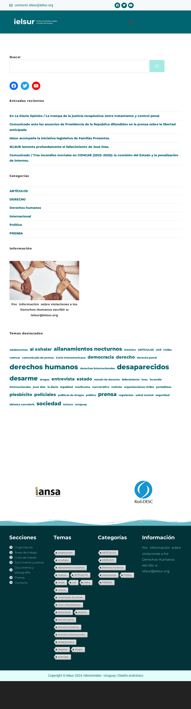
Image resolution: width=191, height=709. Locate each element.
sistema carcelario (22, 404)
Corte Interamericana (70, 357)
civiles (167, 349)
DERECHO (18, 199)
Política (16, 224)
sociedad (49, 403)
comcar (15, 357)
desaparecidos (143, 367)
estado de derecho (107, 379)
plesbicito (21, 394)
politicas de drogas (71, 395)
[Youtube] (131, 5)
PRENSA (16, 233)
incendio (156, 379)
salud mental (144, 395)
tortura (68, 404)
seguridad (163, 395)
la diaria (53, 387)
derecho (125, 357)
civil (158, 349)
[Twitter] (124, 5)
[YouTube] (36, 86)
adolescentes (19, 349)
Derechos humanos (25, 208)
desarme (24, 378)
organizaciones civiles (139, 387)
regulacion (126, 395)
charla (61, 582)
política (91, 395)
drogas (44, 379)
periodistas (163, 387)
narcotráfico (100, 387)
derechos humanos (44, 367)
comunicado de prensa (38, 357)
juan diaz (39, 387)
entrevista (63, 378)
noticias (116, 387)
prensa (107, 394)
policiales (45, 394)
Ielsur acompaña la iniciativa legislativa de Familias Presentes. (60, 138)
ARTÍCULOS (19, 191)
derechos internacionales (97, 368)
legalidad (66, 387)
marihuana (82, 387)
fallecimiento (131, 379)
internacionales (20, 387)
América (130, 349)
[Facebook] (117, 5)
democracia (101, 357)
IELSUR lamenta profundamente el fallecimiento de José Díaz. (59, 147)
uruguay (81, 404)
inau (145, 379)
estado (84, 378)
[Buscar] (157, 66)
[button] (131, 21)
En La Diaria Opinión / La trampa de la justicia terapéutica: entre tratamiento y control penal (84, 116)
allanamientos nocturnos (88, 349)
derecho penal (147, 357)
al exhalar (41, 349)
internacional (20, 216)
